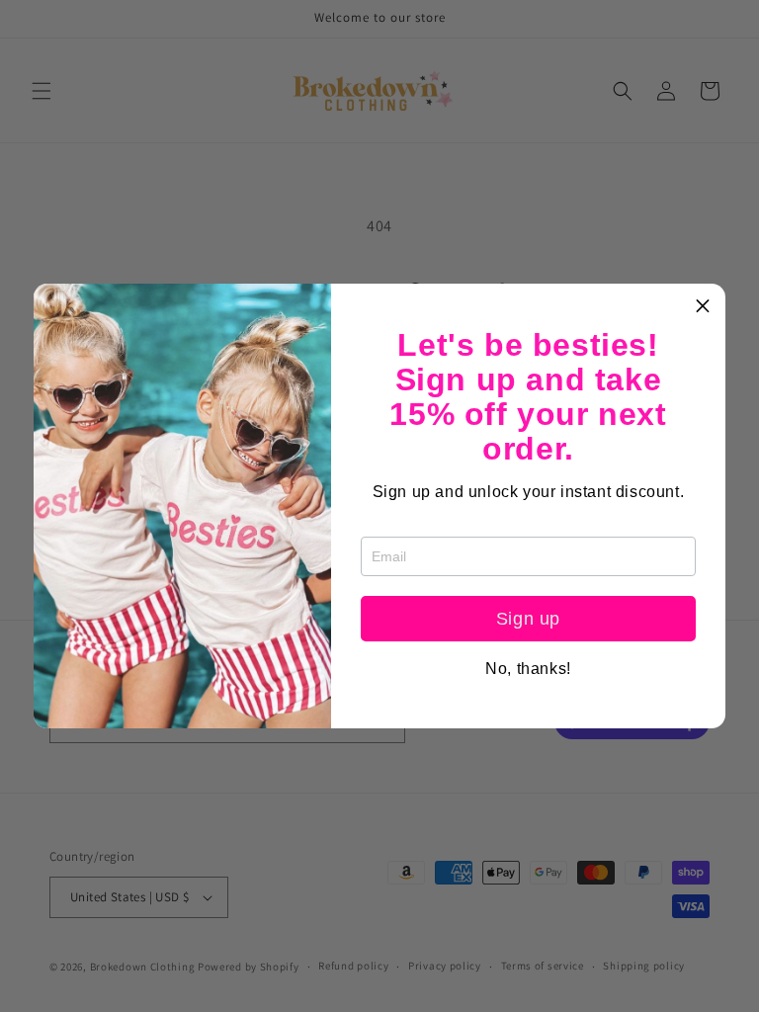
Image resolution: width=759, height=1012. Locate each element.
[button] (703, 306)
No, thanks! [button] (528, 669)
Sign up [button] (528, 619)
